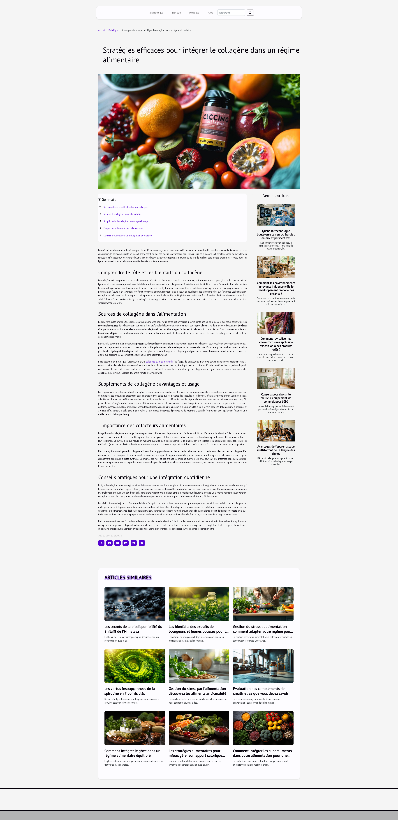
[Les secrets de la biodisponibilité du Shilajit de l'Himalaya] (134, 603)
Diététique (194, 12)
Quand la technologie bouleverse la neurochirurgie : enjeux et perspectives (276, 234)
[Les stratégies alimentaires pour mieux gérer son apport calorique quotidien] (199, 727)
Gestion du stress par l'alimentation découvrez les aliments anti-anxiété (197, 691)
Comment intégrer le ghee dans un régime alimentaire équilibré (132, 753)
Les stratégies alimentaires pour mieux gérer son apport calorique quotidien (195, 755)
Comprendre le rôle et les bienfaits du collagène (126, 206)
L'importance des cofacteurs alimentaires (123, 228)
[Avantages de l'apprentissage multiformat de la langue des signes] (276, 430)
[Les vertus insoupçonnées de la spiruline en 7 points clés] (134, 665)
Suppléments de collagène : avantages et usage (126, 221)
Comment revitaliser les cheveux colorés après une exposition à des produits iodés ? (276, 344)
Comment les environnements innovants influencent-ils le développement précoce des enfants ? (276, 288)
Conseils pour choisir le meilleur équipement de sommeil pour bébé (276, 397)
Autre (210, 12)
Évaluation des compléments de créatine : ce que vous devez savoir (260, 691)
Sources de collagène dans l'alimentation (123, 214)
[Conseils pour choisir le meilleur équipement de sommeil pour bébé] (276, 378)
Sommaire (109, 199)
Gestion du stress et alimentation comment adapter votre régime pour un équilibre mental (262, 631)
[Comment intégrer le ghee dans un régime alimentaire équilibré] (134, 727)
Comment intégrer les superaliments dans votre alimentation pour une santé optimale (262, 755)
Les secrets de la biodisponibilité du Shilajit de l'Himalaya (133, 629)
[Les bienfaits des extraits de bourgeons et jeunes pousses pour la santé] (199, 603)
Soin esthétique (155, 12)
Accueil (101, 30)
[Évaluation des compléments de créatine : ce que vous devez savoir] (263, 665)
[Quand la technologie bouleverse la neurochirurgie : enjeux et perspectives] (276, 215)
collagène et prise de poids (159, 361)
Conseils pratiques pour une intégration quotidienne (128, 235)
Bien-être (176, 12)
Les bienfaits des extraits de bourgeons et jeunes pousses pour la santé (198, 631)
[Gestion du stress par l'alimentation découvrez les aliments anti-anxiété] (199, 665)
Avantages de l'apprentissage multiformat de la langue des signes (276, 449)
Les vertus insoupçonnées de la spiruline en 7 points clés (129, 691)
